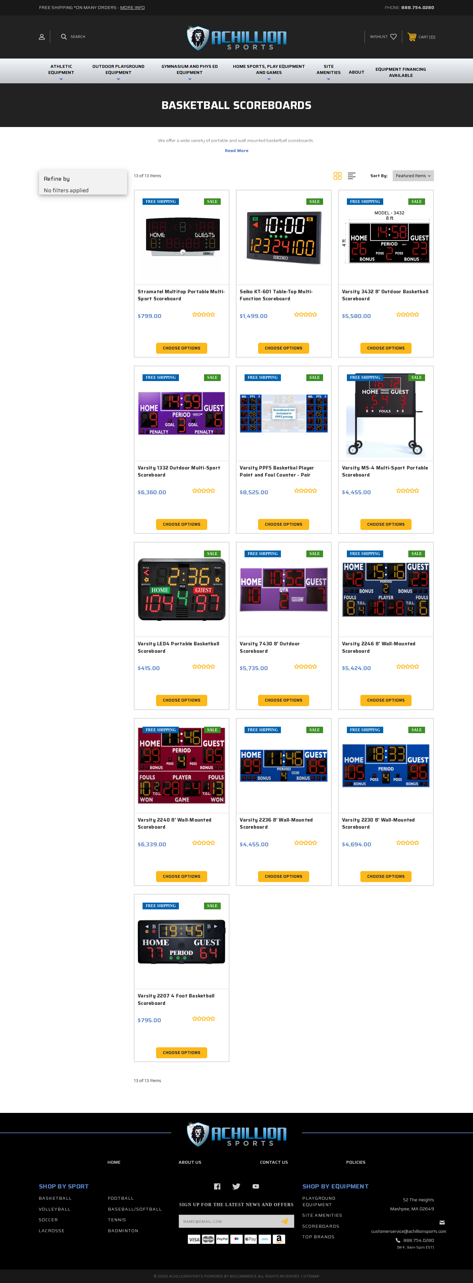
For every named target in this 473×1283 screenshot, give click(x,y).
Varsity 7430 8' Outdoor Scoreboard (270, 647)
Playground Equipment (319, 1201)
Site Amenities (322, 1215)
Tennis (117, 1219)
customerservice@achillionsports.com (408, 1231)
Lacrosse (52, 1230)
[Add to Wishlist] (212, 223)
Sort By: (379, 175)
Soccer (48, 1219)
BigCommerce (243, 1276)
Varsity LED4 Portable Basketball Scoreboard (178, 647)
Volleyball (54, 1209)
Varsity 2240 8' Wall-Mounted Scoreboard (174, 823)
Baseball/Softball (135, 1209)
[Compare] (212, 239)
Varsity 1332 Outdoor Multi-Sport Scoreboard (179, 471)
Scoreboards (320, 1226)
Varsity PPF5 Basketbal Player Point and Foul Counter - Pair (277, 471)
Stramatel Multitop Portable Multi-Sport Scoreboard (181, 295)
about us (190, 1162)
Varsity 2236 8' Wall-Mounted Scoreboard (276, 823)
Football (121, 1198)
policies (356, 1162)
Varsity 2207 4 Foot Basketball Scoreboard (176, 999)
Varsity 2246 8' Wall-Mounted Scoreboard (379, 647)
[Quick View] (212, 206)
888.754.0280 (417, 7)
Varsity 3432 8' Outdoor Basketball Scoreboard (385, 295)
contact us (274, 1162)
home (113, 1162)
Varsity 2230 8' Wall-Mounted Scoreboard (378, 823)
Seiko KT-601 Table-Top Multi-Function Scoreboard (276, 295)
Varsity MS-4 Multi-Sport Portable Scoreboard (385, 471)
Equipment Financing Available (401, 72)
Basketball (55, 1198)
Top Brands (318, 1236)
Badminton (123, 1230)
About (357, 72)
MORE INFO (132, 7)
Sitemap (311, 1276)
